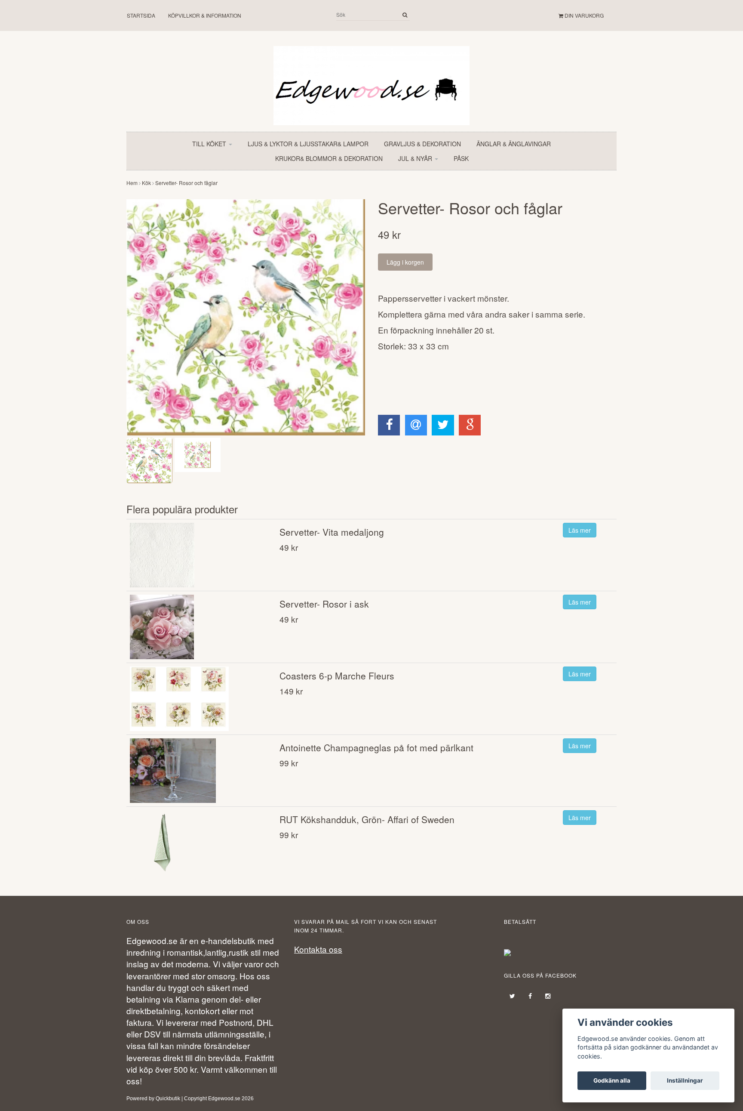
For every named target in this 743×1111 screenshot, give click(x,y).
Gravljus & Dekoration (422, 143)
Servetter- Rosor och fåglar (186, 182)
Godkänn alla (611, 1080)
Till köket (210, 143)
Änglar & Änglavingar (513, 143)
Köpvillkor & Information (204, 15)
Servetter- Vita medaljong (331, 531)
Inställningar (685, 1080)
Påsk (461, 158)
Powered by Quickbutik (153, 1099)
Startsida (141, 15)
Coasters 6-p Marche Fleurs (336, 675)
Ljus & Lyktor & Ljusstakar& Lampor (308, 143)
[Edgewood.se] (371, 81)
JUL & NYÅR (416, 158)
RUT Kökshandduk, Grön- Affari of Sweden (366, 819)
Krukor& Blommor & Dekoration (329, 158)
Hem (132, 182)
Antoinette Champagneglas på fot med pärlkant (376, 747)
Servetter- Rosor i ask (324, 603)
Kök (146, 182)
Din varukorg (583, 15)
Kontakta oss (318, 949)
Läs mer (579, 530)
